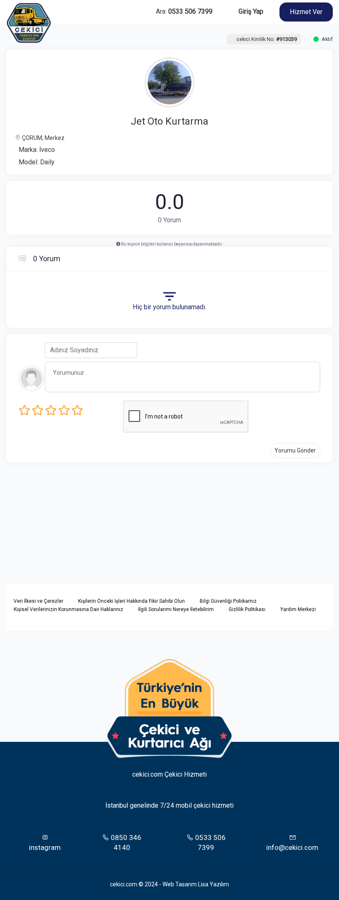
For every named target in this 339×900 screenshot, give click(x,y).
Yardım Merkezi (298, 609)
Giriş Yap (251, 11)
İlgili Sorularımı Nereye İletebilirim (176, 609)
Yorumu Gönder (295, 450)
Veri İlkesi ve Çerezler (38, 601)
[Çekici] (29, 12)
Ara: (184, 11)
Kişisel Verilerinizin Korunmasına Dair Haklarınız (68, 609)
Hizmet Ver (306, 12)
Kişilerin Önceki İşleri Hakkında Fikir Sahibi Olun (131, 601)
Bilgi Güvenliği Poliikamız (228, 601)
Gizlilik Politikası (247, 609)
